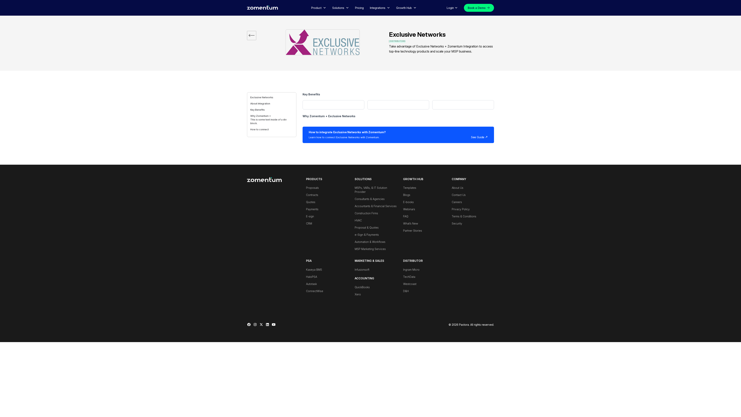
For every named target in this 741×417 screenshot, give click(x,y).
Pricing (359, 7)
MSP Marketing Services (370, 249)
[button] (318, 8)
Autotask (311, 284)
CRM (309, 223)
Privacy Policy (461, 209)
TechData (409, 276)
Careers (457, 202)
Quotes (310, 202)
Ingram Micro (411, 269)
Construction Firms (366, 213)
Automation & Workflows (370, 241)
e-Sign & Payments (367, 234)
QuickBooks (362, 287)
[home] (262, 7)
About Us (457, 187)
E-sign (310, 216)
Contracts (312, 195)
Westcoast (409, 284)
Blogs (406, 195)
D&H (406, 291)
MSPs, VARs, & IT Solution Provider (371, 189)
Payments (312, 209)
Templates (409, 187)
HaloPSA (311, 276)
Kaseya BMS (314, 269)
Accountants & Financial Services (376, 206)
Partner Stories (412, 230)
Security (457, 223)
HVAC (358, 220)
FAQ (405, 216)
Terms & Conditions (464, 216)
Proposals (312, 187)
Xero (358, 294)
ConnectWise (314, 291)
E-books (408, 202)
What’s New (410, 223)
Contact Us (459, 195)
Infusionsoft (362, 269)
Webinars (409, 209)
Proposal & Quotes (367, 227)
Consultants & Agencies (370, 199)
